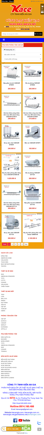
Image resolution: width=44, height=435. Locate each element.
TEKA (2, 294)
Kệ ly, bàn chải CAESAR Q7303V (11, 144)
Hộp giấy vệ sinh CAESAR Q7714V (32, 203)
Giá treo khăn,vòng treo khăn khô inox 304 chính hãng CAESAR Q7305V (32, 115)
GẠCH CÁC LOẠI (7, 253)
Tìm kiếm (39, 34)
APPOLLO (4, 329)
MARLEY (3, 325)
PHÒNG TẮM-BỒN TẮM (9, 315)
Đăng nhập (5, 1)
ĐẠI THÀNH (4, 302)
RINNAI (3, 300)
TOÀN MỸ (4, 308)
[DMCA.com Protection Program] (22, 427)
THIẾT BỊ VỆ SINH (7, 271)
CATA (2, 296)
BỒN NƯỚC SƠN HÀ (7, 361)
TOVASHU (4, 351)
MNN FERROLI (5, 373)
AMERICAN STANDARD (8, 276)
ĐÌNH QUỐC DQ (5, 337)
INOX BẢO (4, 339)
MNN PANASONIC (6, 371)
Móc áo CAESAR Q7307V (32, 143)
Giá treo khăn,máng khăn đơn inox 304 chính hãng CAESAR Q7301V (12, 115)
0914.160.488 (12, 428)
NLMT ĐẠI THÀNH (6, 363)
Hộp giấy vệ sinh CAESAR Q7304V (11, 84)
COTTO (3, 280)
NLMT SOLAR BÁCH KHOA (8, 367)
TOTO (2, 278)
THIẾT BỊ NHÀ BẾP (7, 291)
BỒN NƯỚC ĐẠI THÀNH (8, 359)
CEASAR (3, 282)
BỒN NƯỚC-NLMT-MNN (9, 356)
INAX (2, 274)
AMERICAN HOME (6, 258)
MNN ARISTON (5, 369)
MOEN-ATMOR (5, 341)
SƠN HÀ (3, 304)
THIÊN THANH (5, 286)
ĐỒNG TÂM (4, 256)
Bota (26, 433)
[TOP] (39, 429)
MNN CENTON (5, 375)
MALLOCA (4, 298)
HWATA (3, 310)
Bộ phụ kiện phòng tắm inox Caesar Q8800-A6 (32, 233)
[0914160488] (39, 423)
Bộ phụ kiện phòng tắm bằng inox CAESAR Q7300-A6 (11, 174)
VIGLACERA (4, 260)
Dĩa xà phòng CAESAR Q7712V (32, 174)
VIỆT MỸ (3, 306)
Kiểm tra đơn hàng (37, 1)
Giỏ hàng (42, 10)
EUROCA (3, 321)
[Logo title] (22, 10)
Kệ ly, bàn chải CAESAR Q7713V (11, 233)
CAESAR (3, 323)
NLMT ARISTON (5, 365)
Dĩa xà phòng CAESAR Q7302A (32, 84)
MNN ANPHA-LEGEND (7, 377)
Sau (26, 244)
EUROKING (4, 327)
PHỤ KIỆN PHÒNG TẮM (9, 334)
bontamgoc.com (34, 414)
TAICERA (3, 266)
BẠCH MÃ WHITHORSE (7, 264)
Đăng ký (11, 1)
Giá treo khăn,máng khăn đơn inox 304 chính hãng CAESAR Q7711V (12, 204)
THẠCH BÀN (4, 262)
